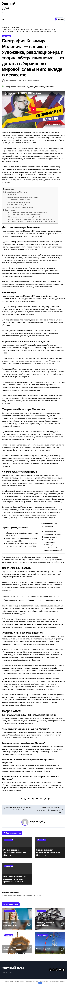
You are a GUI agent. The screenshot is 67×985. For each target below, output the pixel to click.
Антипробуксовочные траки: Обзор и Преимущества (45, 925)
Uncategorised (6, 36)
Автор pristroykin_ (10, 80)
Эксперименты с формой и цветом (20, 207)
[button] (55, 189)
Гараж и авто (41, 911)
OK (40, 983)
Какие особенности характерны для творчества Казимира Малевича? (34, 221)
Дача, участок (9, 935)
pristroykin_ (39, 821)
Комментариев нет (33, 80)
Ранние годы (12, 195)
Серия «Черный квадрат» (17, 205)
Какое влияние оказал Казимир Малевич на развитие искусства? (32, 219)
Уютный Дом (13, 968)
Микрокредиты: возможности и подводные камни (10, 925)
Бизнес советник (9, 911)
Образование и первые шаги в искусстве (23, 197)
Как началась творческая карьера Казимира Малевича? (29, 212)
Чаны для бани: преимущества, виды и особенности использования (12, 950)
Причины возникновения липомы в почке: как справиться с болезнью (14, 879)
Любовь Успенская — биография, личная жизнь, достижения (48, 852)
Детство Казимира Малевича (16, 192)
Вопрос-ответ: (10, 210)
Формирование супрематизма (19, 202)
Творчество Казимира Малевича (17, 200)
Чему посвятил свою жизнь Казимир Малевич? (27, 215)
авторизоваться (36, 895)
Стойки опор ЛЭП (43, 949)
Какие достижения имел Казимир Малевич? (26, 217)
